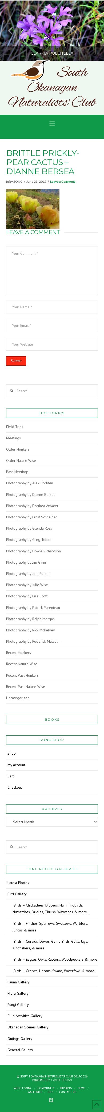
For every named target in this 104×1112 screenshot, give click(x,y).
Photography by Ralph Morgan (30, 618)
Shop (11, 753)
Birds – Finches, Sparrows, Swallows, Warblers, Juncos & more (50, 927)
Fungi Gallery (18, 1004)
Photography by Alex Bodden (29, 483)
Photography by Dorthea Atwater (32, 505)
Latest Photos (18, 882)
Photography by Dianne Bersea (30, 494)
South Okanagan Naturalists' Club (52, 87)
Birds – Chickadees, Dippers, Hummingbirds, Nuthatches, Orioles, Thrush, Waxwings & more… (51, 908)
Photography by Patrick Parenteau (33, 607)
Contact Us (67, 1092)
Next (92, 30)
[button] (52, 123)
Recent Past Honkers (22, 675)
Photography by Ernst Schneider (31, 517)
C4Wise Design (61, 1080)
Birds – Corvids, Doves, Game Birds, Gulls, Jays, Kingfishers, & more (50, 944)
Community (46, 1088)
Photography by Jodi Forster (28, 573)
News (81, 1088)
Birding (66, 1088)
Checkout (14, 787)
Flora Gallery (18, 993)
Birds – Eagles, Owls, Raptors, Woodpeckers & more (55, 959)
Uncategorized (18, 697)
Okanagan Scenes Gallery (28, 1027)
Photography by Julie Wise (27, 584)
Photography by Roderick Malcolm (33, 641)
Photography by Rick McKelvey (30, 630)
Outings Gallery (19, 1038)
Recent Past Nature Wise (25, 686)
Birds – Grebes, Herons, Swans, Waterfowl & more (54, 970)
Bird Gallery (17, 894)
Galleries (35, 1092)
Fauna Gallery (18, 982)
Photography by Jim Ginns (26, 562)
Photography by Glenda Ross (29, 528)
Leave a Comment (62, 181)
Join (51, 1092)
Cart (10, 776)
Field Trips (14, 426)
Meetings (13, 438)
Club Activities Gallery (24, 1015)
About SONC (23, 1088)
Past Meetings (17, 471)
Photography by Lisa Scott (26, 596)
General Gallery (20, 1049)
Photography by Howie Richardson (33, 551)
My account (16, 764)
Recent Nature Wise (21, 663)
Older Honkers (18, 449)
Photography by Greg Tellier (29, 539)
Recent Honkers (18, 652)
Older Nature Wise (21, 460)
